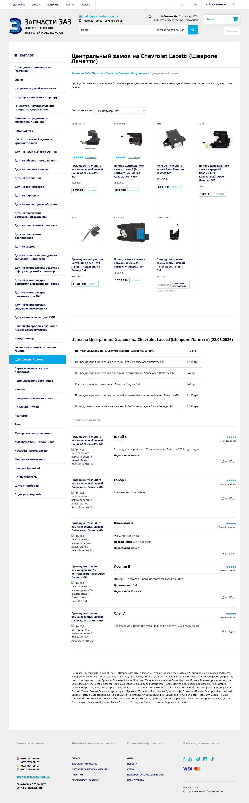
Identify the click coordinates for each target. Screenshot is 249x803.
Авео (159, 124)
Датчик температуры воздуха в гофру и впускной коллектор (37, 269)
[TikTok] (212, 759)
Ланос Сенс (77, 124)
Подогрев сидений (28, 494)
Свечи (19, 79)
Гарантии (77, 774)
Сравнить (232, 30)
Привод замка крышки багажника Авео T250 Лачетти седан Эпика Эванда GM (87, 265)
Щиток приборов (27, 485)
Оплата (36, 4)
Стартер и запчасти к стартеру (36, 97)
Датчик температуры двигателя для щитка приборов (37, 281)
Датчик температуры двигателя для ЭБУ (30, 294)
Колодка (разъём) (27, 468)
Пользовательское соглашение (145, 774)
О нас (130, 758)
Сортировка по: (81, 110)
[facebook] (184, 759)
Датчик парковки (27, 195)
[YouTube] (190, 759)
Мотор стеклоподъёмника (33, 433)
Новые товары (135, 780)
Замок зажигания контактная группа (36, 348)
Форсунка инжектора (30, 459)
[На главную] (15, 26)
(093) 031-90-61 (29, 765)
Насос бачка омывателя (31, 450)
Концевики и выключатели (34, 398)
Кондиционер (24, 338)
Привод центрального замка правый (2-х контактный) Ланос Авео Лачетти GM (129, 171)
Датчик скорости (26, 246)
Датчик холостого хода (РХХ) (35, 317)
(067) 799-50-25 (113, 20)
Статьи (70, 4)
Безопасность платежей (86, 780)
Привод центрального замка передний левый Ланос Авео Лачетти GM (87, 171)
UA (182, 4)
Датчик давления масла (31, 169)
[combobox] (120, 111)
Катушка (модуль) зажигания (35, 88)
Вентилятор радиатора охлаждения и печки (31, 119)
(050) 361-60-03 (92, 20)
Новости (86, 4)
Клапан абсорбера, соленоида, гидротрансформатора (36, 327)
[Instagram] (205, 759)
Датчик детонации (28, 178)
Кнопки (20, 389)
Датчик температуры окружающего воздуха (31, 306)
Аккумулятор (24, 130)
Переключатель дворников (34, 380)
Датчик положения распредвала (28, 235)
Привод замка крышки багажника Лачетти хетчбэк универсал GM (129, 263)
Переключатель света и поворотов (31, 369)
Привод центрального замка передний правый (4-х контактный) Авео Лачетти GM (214, 173)
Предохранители (27, 406)
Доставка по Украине (84, 763)
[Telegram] (198, 759)
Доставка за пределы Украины (90, 769)
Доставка (19, 4)
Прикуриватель (26, 476)
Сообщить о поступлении (180, 284)
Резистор (21, 415)
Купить (92, 190)
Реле (18, 424)
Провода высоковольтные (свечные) (33, 68)
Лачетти (118, 218)
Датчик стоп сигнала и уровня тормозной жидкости (36, 256)
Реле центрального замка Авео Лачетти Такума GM (170, 169)
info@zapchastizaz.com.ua (101, 16)
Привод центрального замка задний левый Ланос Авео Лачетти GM (171, 265)
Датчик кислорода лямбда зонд (37, 204)
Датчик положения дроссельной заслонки (31, 214)
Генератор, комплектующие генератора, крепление (35, 107)
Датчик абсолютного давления (36, 160)
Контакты (53, 4)
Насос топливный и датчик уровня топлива (33, 141)
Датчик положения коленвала (36, 225)
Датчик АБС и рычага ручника (36, 151)
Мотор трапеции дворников (34, 441)
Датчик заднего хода (29, 186)
